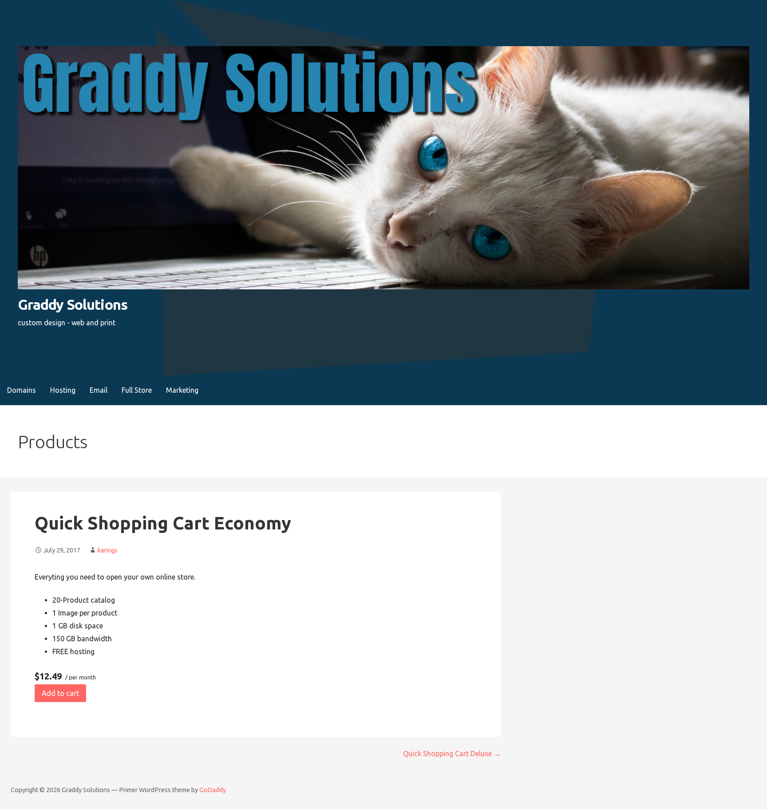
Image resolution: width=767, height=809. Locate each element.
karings (108, 550)
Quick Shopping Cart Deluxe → (452, 754)
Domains (21, 390)
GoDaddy (212, 789)
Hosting (62, 390)
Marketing (182, 390)
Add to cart (60, 693)
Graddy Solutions (72, 304)
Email (98, 390)
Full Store (137, 390)
